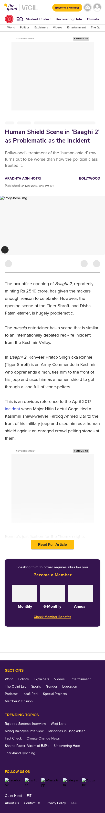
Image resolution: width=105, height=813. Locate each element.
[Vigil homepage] (30, 10)
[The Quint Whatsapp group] (50, 782)
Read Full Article (52, 544)
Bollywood (89, 178)
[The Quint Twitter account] (31, 782)
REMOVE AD (81, 38)
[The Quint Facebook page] (13, 782)
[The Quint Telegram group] (70, 782)
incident (13, 409)
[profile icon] (97, 7)
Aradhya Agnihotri (23, 178)
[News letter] (87, 7)
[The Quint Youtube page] (89, 782)
